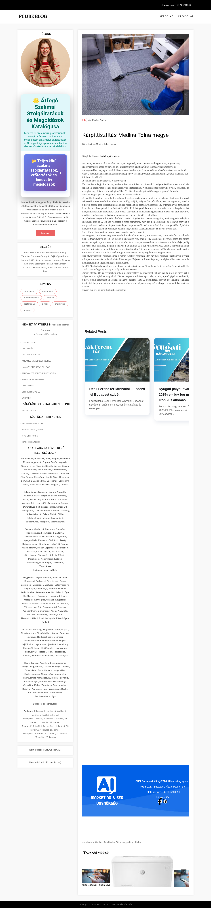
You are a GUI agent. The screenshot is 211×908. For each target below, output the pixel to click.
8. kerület (48, 718)
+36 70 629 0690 (170, 792)
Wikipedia (26, 398)
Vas (56, 267)
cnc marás (27, 348)
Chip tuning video (31, 392)
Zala (45, 271)
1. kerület (38, 711)
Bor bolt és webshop (33, 379)
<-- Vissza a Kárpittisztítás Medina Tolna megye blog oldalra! (111, 842)
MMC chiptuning (30, 436)
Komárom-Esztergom (35, 263)
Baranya (41, 252)
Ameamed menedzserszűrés (36, 361)
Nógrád (49, 263)
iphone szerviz (29, 411)
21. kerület (61, 733)
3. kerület (59, 711)
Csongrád (45, 256)
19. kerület (38, 733)
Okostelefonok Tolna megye (96, 885)
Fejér (53, 256)
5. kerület (44, 715)
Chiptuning (28, 386)
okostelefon (29, 291)
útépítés (50, 297)
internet (27, 310)
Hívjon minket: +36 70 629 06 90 (176, 5)
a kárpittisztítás (107, 163)
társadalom (47, 291)
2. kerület (48, 711)
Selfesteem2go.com (32, 423)
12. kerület (55, 722)
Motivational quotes (32, 430)
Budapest (35, 256)
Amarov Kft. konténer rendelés (39, 373)
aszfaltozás (29, 304)
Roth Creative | (114, 905)
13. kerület (36, 726)
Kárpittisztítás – (89, 156)
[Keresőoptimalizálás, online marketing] (32, 20)
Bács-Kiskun (30, 252)
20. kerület (50, 733)
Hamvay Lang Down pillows (36, 367)
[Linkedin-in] (165, 801)
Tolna (51, 267)
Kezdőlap (166, 16)
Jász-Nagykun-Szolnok (58, 260)
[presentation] (183, 871)
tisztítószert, (175, 198)
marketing (60, 304)
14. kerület (48, 726)
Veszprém (63, 267)
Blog (50, 217)
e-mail (45, 304)
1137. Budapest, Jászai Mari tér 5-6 (166, 786)
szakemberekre (129, 170)
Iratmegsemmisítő (31, 442)
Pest (55, 263)
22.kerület (39, 737)
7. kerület (37, 718)
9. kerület (58, 718)
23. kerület (51, 737)
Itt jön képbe (114, 239)
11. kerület (43, 722)
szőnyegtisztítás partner (45, 334)
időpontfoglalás (31, 297)
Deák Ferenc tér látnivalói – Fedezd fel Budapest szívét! (117, 391)
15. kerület (60, 726)
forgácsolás (29, 342)
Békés (49, 252)
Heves (44, 260)
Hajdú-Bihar (34, 260)
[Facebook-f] (160, 801)
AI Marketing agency (178, 781)
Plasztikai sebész (31, 355)
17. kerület (43, 730)
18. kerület (55, 730)
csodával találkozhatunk (163, 249)
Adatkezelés (162, 797)
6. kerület (54, 715)
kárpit (143, 191)
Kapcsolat (186, 16)
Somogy (62, 263)
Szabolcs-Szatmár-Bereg (35, 267)
